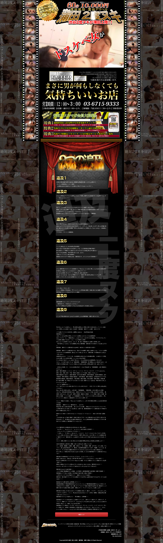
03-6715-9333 (118, 536)
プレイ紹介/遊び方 (104, 524)
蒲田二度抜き (87, 540)
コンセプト (94, 524)
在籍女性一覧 (78, 524)
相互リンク (108, 526)
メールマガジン (88, 526)
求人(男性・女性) (99, 526)
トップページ (62, 524)
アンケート (80, 526)
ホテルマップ (72, 526)
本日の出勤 (70, 524)
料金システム (86, 524)
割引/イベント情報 (115, 524)
